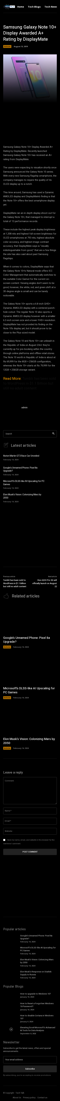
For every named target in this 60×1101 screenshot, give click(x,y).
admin (24, 407)
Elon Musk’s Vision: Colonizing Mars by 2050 (22, 496)
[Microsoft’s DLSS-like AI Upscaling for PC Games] (52, 484)
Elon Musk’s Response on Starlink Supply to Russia (36, 973)
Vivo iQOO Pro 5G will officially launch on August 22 (44, 583)
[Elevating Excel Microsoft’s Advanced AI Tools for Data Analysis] (11, 1029)
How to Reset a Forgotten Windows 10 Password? (37, 1005)
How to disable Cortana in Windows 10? (36, 1017)
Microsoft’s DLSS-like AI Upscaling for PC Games (23, 482)
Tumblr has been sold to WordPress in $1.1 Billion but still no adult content (29, 383)
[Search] (53, 434)
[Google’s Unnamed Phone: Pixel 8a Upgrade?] (52, 471)
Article (7, 46)
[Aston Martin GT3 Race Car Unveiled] (52, 457)
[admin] (11, 413)
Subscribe (30, 1068)
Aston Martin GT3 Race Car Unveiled (21, 456)
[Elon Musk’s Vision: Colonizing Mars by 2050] (52, 497)
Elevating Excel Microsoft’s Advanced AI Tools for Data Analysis (37, 1029)
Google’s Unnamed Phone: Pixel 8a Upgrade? (20, 469)
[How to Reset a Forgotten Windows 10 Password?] (11, 1005)
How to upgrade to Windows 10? (35, 993)
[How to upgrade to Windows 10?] (11, 995)
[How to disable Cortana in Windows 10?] (11, 1017)
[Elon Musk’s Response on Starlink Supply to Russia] (11, 973)
